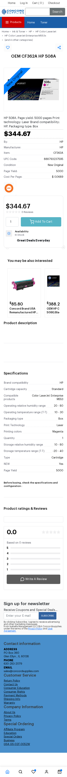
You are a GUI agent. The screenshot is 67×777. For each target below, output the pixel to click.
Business (9, 740)
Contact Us (11, 684)
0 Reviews (27, 212)
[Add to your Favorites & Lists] (8, 47)
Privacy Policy (35, 629)
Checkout (54, 3)
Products (15, 22)
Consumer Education (17, 688)
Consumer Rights (14, 692)
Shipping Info (12, 699)
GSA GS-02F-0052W (17, 744)
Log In (24, 3)
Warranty (9, 703)
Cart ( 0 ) (38, 3)
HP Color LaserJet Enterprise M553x (25, 35)
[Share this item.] (59, 47)
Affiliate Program (14, 729)
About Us (9, 712)
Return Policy (12, 681)
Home (11, 3)
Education (10, 733)
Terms (7, 720)
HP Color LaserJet (46, 31)
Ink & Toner (18, 31)
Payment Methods (15, 695)
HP (30, 31)
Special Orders (13, 736)
